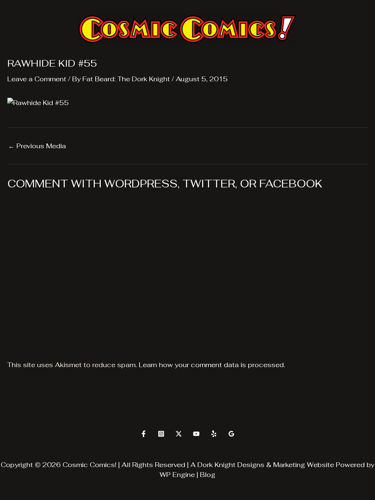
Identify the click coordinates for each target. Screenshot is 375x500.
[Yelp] (214, 433)
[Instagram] (161, 433)
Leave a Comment (36, 79)
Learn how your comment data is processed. (212, 365)
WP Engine (177, 474)
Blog (207, 474)
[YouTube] (196, 433)
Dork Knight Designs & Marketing (251, 464)
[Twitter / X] (178, 433)
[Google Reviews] (231, 433)
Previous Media (37, 146)
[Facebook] (143, 433)
